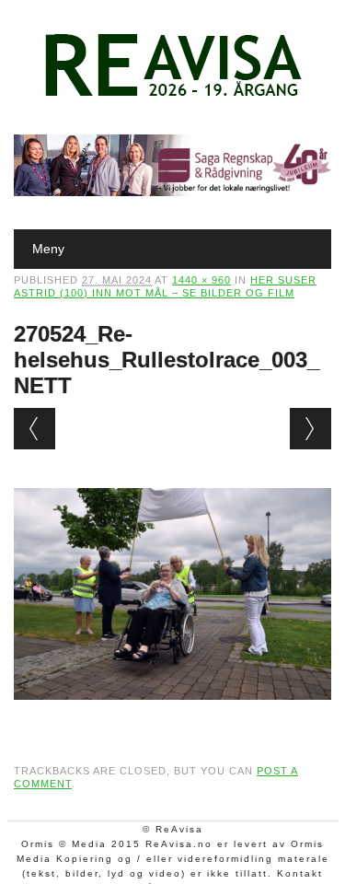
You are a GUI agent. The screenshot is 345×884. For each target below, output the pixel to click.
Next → (310, 428)
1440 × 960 (201, 279)
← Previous (34, 428)
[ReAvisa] (173, 96)
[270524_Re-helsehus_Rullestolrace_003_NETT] (172, 717)
